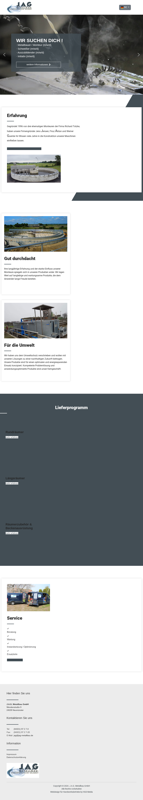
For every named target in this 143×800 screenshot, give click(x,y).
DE (125, 7)
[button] (4, 54)
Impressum (11, 754)
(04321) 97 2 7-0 (21, 729)
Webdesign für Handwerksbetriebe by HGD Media (71, 792)
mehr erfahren (12, 437)
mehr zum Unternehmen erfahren (23, 148)
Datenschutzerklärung (16, 757)
